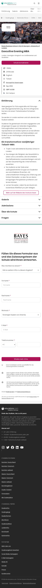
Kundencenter (6, 573)
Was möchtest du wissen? (11, 266)
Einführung (6, 11)
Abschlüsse (5, 520)
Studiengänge (6, 512)
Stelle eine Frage (40, 10)
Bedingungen (10, 392)
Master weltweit (7, 482)
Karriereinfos (6, 535)
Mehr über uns (6, 546)
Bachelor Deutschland (9, 462)
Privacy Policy (33, 396)
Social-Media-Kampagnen (10, 554)
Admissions (24, 11)
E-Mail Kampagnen (7, 558)
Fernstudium (5, 494)
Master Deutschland (8, 474)
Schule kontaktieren (21, 63)
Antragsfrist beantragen (14, 82)
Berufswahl (5, 532)
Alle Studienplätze (7, 497)
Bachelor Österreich (8, 466)
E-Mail (4, 325)
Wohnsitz (6, 310)
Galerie (14, 11)
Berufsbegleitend (7, 486)
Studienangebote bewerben (10, 550)
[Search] (34, 3)
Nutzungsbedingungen (29, 583)
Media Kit (5, 562)
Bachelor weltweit (7, 470)
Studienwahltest (7, 524)
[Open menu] (38, 3)
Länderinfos (5, 528)
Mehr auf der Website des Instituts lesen (21, 193)
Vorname (6, 281)
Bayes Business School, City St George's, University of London (21, 47)
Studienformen (6, 516)
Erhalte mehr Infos (21, 359)
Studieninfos (5, 508)
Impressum (5, 583)
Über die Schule (32, 10)
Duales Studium (7, 490)
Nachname (6, 295)
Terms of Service (6, 398)
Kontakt (4, 566)
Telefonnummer (8, 340)
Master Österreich (7, 478)
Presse (4, 570)
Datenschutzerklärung (23, 392)
